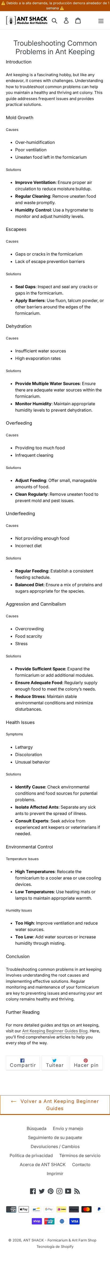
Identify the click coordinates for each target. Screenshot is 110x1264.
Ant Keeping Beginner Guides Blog (55, 1030)
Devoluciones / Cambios (55, 1146)
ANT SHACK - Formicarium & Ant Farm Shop (59, 1240)
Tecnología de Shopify (55, 1246)
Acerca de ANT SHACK (43, 1164)
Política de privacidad (31, 1155)
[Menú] (101, 20)
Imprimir (55, 1173)
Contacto (81, 1164)
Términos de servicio (80, 1155)
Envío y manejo (68, 1128)
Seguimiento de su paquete (55, 1137)
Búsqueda (36, 1128)
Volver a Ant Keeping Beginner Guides (59, 1104)
